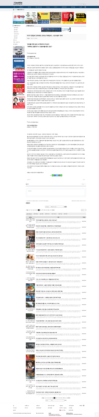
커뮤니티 (55, 7)
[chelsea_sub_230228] (68, 18)
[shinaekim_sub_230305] (19, 102)
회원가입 (84, 4)
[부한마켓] (43, 18)
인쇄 (84, 179)
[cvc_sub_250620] (19, 90)
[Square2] (31, 18)
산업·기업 (15, 35)
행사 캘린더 (15, 44)
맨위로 (81, 405)
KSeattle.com (20, 413)
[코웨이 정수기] (19, 18)
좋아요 (28, 179)
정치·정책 (15, 37)
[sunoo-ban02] (19, 77)
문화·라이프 (16, 31)
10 (48, 210)
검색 (65, 206)
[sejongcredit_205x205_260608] (55, 18)
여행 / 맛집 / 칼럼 (38, 7)
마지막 (53, 210)
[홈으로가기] (18, 3)
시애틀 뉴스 (21, 7)
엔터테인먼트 (64, 7)
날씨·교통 (15, 29)
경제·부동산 (16, 27)
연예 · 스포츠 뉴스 (16, 42)
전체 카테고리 (29, 213)
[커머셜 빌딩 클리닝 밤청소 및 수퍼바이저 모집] (80, 18)
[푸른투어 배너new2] (19, 64)
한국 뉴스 (15, 40)
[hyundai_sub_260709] (19, 52)
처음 (27, 210)
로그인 (80, 4)
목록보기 (28, 203)
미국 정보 (48, 7)
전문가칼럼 (73, 7)
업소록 (81, 7)
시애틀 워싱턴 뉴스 (17, 25)
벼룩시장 (29, 7)
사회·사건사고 (16, 33)
